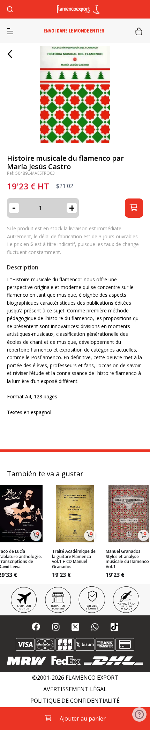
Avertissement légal (75, 689)
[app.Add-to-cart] (36, 535)
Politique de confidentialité (75, 701)
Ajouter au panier (83, 718)
